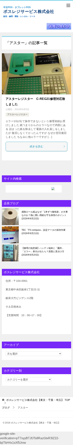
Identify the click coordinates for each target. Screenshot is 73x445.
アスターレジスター (17, 114)
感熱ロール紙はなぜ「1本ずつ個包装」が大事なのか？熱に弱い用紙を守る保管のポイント (45, 215)
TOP (38, 399)
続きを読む (36, 146)
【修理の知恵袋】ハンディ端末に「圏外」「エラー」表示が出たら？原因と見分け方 (43, 251)
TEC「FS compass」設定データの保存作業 (44, 232)
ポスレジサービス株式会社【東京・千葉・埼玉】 (32, 12)
